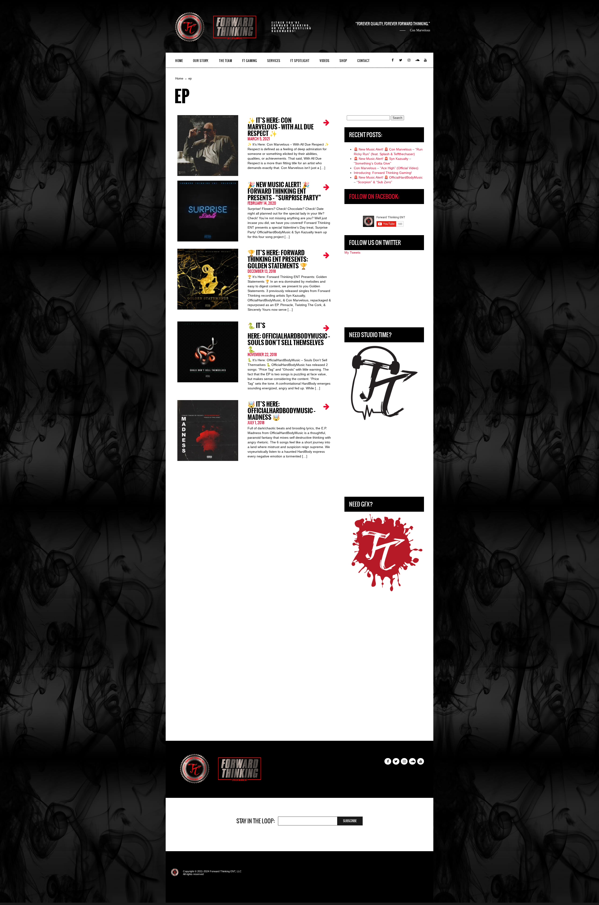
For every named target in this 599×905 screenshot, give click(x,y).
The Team (225, 60)
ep (190, 78)
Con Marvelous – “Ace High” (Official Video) (386, 168)
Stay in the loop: (255, 821)
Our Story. (201, 60)
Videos (324, 60)
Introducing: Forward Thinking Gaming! (383, 173)
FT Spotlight (300, 60)
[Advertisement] (384, 291)
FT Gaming (249, 60)
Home (179, 60)
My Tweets (352, 252)
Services (273, 60)
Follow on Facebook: (374, 196)
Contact (363, 60)
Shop (343, 60)
